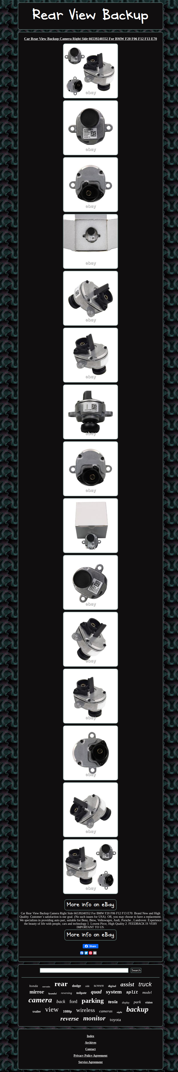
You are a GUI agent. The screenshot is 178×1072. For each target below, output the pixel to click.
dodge (76, 986)
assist (127, 984)
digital (112, 986)
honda (33, 986)
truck (145, 984)
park (137, 1002)
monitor (94, 1018)
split (132, 992)
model (147, 992)
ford (73, 1001)
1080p (67, 1011)
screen (99, 985)
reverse (69, 1018)
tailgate (81, 993)
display (125, 1002)
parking (93, 1000)
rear (61, 984)
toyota (115, 1019)
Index (90, 1036)
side (87, 986)
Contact (90, 1049)
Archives (90, 1042)
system (114, 992)
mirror (37, 992)
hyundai (52, 993)
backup (137, 1009)
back (60, 1001)
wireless (85, 1010)
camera (40, 1000)
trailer (37, 1011)
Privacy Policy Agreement (90, 1055)
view (52, 1009)
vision (149, 1002)
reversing (66, 993)
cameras (105, 1011)
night (119, 1012)
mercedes (46, 986)
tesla (113, 1002)
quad (96, 992)
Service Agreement (90, 1062)
